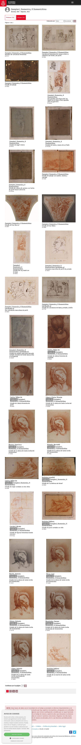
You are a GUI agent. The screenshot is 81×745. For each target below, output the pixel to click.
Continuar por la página (13, 686)
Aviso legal (62, 726)
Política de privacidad (50, 726)
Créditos (38, 726)
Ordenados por (51, 21)
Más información (37, 53)
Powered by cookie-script (17, 741)
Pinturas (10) (10, 17)
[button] (17, 738)
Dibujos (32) (21, 17)
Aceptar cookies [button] (17, 734)
